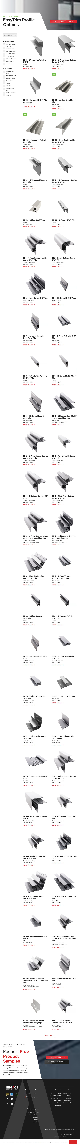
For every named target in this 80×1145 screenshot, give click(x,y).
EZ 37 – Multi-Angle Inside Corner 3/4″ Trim (33, 897)
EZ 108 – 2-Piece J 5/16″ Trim (63, 220)
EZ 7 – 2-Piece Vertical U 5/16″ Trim (64, 337)
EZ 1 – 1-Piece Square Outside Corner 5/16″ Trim (35, 259)
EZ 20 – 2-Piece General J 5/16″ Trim (33, 617)
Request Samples (34, 1115)
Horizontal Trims (27, 102)
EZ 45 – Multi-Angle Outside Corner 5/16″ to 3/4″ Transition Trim (64, 938)
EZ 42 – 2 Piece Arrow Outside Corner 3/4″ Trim (64, 61)
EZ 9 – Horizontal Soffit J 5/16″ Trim (64, 377)
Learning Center (56, 1103)
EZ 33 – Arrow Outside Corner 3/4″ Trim (35, 817)
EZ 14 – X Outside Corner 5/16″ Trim (35, 497)
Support (36, 1119)
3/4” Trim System (27, 66)
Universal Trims (56, 742)
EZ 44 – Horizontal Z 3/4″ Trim (35, 100)
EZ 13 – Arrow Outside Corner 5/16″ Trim (63, 457)
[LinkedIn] (12, 1099)
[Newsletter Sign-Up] (12, 1103)
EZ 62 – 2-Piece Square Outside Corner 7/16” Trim (62, 1021)
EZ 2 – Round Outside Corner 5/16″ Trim (63, 259)
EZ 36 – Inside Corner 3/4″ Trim (64, 856)
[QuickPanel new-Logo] (11, 1094)
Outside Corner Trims (57, 64)
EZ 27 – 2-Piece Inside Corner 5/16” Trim (34, 737)
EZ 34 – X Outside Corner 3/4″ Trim (64, 817)
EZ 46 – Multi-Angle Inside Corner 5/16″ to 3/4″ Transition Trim (35, 980)
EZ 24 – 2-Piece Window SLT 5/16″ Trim (34, 697)
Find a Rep (36, 1117)
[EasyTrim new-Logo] (16, 1094)
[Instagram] (7, 1103)
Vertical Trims (55, 105)
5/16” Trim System (56, 106)
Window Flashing (56, 741)
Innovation (68, 1096)
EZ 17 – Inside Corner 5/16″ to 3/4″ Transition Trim (63, 537)
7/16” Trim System (56, 1027)
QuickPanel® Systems (55, 1096)
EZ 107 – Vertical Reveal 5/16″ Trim (63, 101)
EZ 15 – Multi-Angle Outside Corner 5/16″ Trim (63, 497)
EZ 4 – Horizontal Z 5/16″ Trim (64, 298)
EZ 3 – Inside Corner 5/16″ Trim (35, 298)
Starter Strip (26, 1025)
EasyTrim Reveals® (56, 1098)
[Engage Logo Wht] (12, 1087)
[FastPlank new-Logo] (7, 1094)
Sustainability (67, 1100)
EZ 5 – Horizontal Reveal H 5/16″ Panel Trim (33, 337)
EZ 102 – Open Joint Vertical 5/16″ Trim (34, 141)
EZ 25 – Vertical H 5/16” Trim (63, 696)
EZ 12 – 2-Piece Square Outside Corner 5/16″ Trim (35, 457)
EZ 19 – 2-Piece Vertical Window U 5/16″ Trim (61, 577)
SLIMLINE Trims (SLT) (28, 661)
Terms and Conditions (63, 1136)
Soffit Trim (26, 781)
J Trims (25, 64)
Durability (68, 1098)
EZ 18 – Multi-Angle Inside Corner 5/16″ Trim (33, 577)
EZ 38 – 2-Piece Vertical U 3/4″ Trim (64, 897)
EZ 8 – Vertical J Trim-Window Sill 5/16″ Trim (35, 377)
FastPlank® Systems (55, 1093)
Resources (58, 1105)
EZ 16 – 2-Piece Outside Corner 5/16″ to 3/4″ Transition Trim (35, 537)
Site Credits (71, 1136)
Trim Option (7, 68)
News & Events (67, 1103)
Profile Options (8, 41)
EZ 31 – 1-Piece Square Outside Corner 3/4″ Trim (64, 777)
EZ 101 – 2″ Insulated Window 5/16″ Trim (35, 181)
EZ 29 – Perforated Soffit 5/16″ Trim (35, 777)
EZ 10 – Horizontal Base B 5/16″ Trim (33, 417)
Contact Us (35, 1122)
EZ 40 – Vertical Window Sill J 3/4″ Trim (35, 937)
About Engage (67, 1093)
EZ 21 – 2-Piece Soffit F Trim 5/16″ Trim (63, 617)
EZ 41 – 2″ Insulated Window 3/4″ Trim (34, 61)
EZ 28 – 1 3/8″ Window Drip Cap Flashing (63, 737)
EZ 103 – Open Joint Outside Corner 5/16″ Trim (63, 141)
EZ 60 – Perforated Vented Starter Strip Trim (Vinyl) (33, 1021)
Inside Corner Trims (28, 300)
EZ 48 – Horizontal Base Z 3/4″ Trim (64, 979)
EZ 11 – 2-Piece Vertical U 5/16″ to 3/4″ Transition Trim (64, 417)
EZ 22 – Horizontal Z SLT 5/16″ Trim (35, 657)
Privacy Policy (55, 1136)
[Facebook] (7, 1099)
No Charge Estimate (33, 1112)
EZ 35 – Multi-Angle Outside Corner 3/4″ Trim (34, 857)
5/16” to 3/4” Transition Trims (59, 422)
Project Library (57, 1100)
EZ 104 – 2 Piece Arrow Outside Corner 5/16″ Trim (64, 181)
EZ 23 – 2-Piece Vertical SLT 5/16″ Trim (63, 657)
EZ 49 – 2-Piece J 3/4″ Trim (34, 220)
